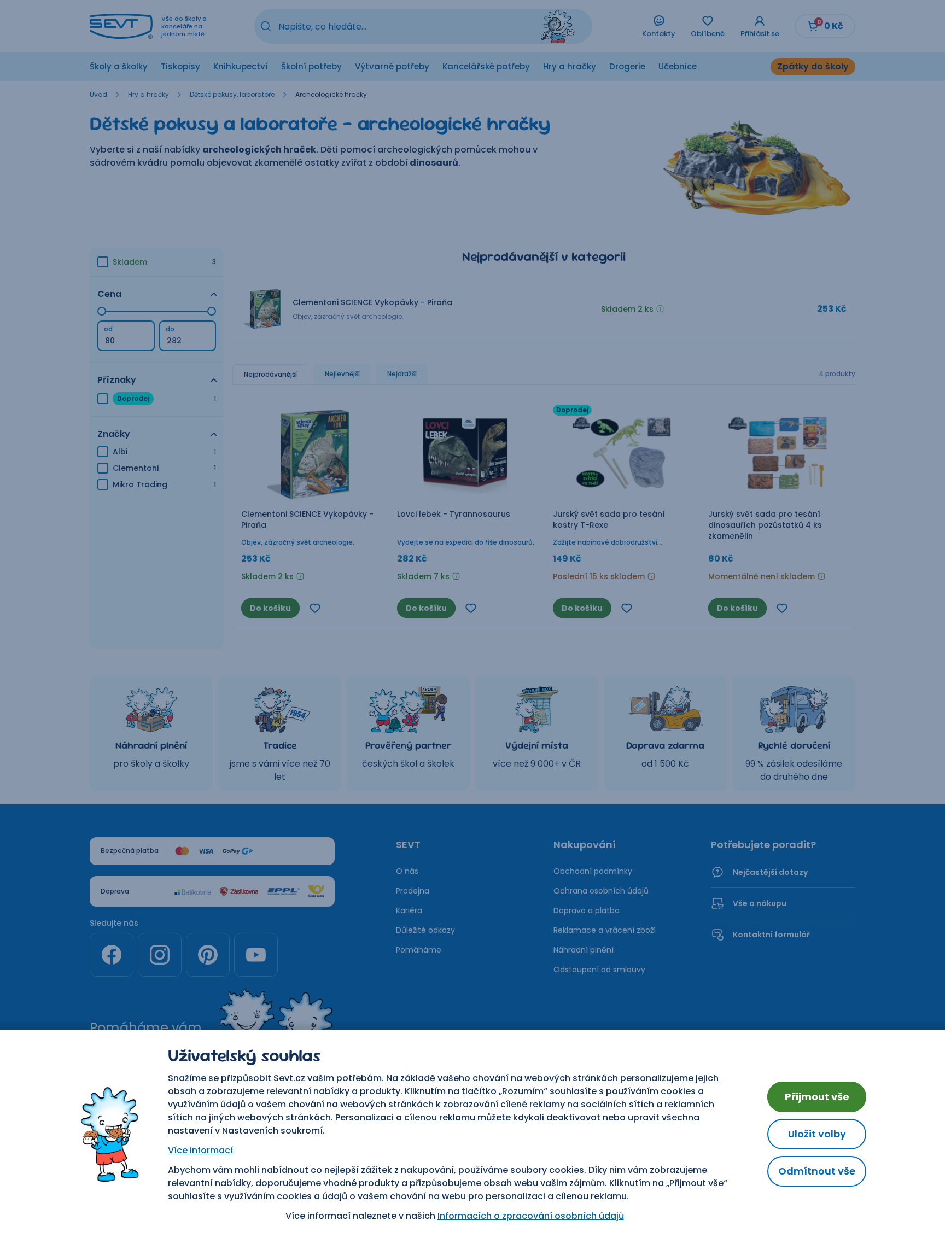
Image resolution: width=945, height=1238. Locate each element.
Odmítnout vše (816, 1171)
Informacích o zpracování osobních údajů (531, 1216)
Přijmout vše (817, 1096)
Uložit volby (817, 1134)
